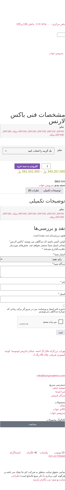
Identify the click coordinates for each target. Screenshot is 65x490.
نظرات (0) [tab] (33, 190)
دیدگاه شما (58, 264)
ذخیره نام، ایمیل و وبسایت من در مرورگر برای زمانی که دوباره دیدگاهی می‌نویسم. (36, 310)
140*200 (41, 131)
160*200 (32, 131)
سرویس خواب (56, 53)
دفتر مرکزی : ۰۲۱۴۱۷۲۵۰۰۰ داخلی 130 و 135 (40, 24)
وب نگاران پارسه (42, 479)
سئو (54, 479)
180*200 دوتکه (57, 135)
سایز (59, 150)
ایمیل (61, 294)
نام (62, 282)
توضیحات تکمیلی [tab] (52, 190)
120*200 (51, 131)
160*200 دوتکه (19, 131)
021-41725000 (57, 456)
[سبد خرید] (61, 35)
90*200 (60, 131)
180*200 (7, 131)
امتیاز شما (59, 254)
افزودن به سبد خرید (27, 166)
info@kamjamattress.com (51, 375)
